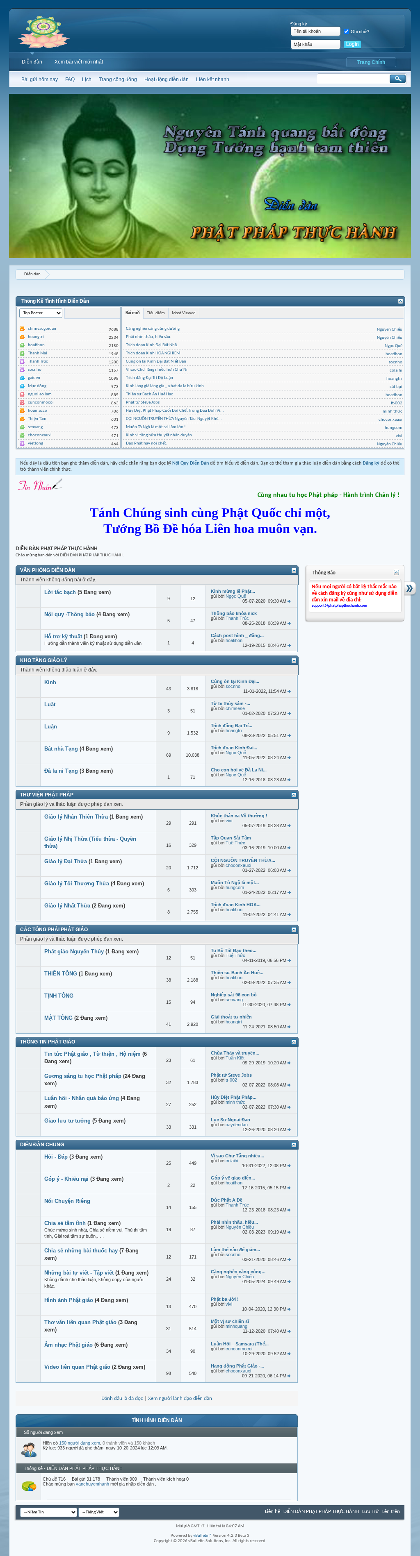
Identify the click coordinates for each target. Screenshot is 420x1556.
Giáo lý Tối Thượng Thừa (76, 883)
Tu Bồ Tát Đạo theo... (233, 950)
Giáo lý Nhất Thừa (67, 906)
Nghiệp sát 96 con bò (234, 994)
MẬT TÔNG (58, 1018)
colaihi (396, 370)
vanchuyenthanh (92, 1483)
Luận (50, 727)
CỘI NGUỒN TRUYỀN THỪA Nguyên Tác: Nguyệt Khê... (174, 419)
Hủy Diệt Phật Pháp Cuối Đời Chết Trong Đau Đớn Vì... (175, 410)
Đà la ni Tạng (61, 771)
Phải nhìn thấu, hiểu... (234, 1222)
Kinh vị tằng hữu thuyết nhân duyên (159, 435)
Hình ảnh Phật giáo (68, 1300)
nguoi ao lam (40, 394)
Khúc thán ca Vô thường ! (239, 815)
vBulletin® (202, 1535)
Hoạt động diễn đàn (166, 79)
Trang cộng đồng (118, 79)
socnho (34, 369)
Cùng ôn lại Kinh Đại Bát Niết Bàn (156, 361)
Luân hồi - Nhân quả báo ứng (81, 1098)
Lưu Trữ (370, 1511)
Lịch (86, 79)
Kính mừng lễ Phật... (233, 591)
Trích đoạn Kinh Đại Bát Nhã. (152, 345)
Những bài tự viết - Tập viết (79, 1273)
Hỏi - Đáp (56, 1157)
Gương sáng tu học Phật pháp (82, 1076)
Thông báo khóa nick (234, 613)
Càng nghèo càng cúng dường (153, 329)
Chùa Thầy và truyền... (235, 1052)
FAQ (70, 79)
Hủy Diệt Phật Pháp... (233, 1097)
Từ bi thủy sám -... (230, 703)
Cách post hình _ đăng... (237, 635)
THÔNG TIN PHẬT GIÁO (47, 1042)
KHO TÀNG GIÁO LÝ (43, 660)
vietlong (35, 443)
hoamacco (37, 410)
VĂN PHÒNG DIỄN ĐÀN (47, 570)
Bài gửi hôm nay (39, 79)
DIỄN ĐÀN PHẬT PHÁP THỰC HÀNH (321, 1511)
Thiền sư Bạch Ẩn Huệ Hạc (149, 394)
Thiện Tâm (37, 419)
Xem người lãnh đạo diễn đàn (180, 1398)
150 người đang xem (79, 1442)
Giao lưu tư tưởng (67, 1121)
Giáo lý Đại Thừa (65, 861)
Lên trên (391, 1511)
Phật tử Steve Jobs (143, 402)
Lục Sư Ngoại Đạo (230, 1119)
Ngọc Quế (393, 346)
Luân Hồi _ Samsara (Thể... (240, 1343)
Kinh (50, 682)
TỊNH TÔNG (58, 996)
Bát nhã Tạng (61, 749)
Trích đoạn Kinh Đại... (234, 747)
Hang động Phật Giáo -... (237, 1365)
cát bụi (396, 387)
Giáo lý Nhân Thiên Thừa (76, 817)
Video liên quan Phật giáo (77, 1367)
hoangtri (36, 337)
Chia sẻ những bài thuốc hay (81, 1251)
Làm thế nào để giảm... (235, 1249)
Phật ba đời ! (225, 1299)
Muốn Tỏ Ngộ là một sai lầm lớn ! (156, 427)
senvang (35, 427)
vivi (399, 436)
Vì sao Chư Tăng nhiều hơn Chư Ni (156, 369)
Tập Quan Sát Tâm (231, 837)
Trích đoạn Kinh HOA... (235, 904)
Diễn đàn (32, 62)
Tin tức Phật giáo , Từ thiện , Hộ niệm (92, 1054)
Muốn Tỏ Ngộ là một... (235, 882)
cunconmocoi (41, 402)
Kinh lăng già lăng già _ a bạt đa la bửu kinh (165, 386)
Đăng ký (298, 23)
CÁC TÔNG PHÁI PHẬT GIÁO (54, 929)
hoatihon (36, 345)
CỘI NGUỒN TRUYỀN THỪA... (243, 860)
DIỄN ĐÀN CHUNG (42, 1145)
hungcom (393, 428)
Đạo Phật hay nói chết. (146, 443)
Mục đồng (37, 386)
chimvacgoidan (42, 329)
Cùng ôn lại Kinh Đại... (235, 681)
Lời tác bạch (60, 592)
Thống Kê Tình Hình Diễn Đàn (55, 301)
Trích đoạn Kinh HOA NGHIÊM (153, 353)
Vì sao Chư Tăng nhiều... (237, 1155)
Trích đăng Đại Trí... (231, 725)
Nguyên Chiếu (389, 329)
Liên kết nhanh (212, 79)
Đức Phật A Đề (226, 1200)
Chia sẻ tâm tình (65, 1223)
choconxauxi (40, 435)
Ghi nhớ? (360, 31)
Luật (49, 704)
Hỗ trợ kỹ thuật (63, 636)
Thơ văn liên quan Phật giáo (80, 1322)
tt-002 (396, 403)
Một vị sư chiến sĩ (230, 1321)
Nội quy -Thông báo (69, 614)
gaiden (34, 378)
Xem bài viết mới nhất (79, 62)
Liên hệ (272, 1511)
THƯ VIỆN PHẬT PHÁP (46, 795)
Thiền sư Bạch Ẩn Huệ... (237, 972)
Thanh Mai (37, 353)
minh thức (392, 411)
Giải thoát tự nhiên (231, 1016)
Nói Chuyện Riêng (67, 1201)
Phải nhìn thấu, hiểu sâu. (148, 337)
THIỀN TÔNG (60, 974)
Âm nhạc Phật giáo (68, 1345)
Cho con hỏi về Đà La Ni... (239, 769)
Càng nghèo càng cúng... (238, 1271)
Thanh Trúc (38, 361)
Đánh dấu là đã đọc (122, 1398)
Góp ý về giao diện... (233, 1177)
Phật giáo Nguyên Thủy (74, 951)
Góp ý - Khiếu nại (66, 1179)
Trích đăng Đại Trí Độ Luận (149, 378)
